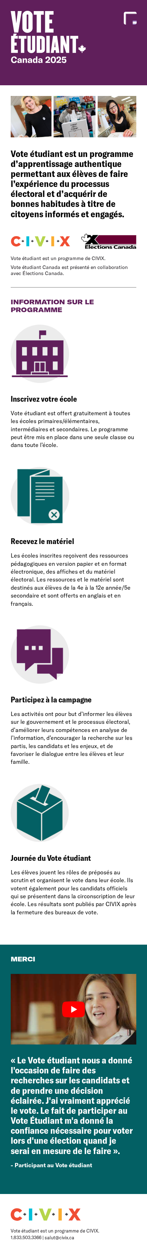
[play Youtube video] (73, 1009)
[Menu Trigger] (130, 18)
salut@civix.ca (59, 1237)
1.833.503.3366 (26, 1237)
